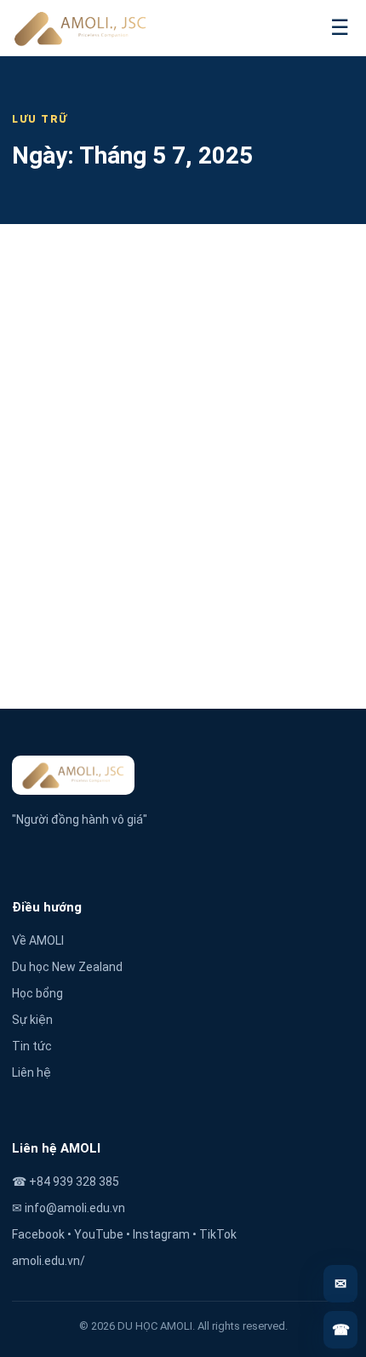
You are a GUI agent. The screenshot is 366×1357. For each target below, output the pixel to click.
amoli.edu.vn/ (48, 1261)
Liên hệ (31, 1072)
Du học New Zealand (67, 967)
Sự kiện (32, 1019)
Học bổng (37, 993)
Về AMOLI (38, 940)
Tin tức (32, 1046)
